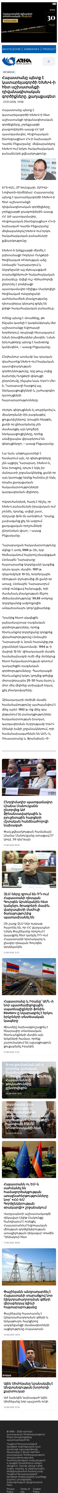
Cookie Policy (37, 1490)
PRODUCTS (50, 49)
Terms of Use (25, 1490)
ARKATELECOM (10, 49)
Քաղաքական (9, 72)
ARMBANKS (31, 49)
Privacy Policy (11, 1490)
